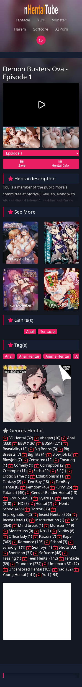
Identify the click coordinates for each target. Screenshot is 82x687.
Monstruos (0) (21, 530)
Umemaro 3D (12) (63, 563)
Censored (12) (41, 459)
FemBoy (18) (38, 481)
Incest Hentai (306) (55, 514)
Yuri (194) (49, 574)
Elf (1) (61, 470)
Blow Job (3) (62, 454)
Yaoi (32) (65, 569)
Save (22, 165)
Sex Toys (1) (42, 547)
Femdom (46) (37, 487)
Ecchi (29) (42, 470)
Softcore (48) (50, 552)
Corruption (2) (52, 465)
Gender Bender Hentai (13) (53, 492)
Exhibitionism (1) (50, 476)
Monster (58, 20)
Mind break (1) (30, 525)
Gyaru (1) (46, 498)
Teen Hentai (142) (43, 558)
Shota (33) (67, 547)
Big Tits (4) (36, 454)
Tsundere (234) (28, 563)
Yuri (40, 20)
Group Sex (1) (20, 498)
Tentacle (23, 20)
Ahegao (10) (50, 437)
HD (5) (23, 503)
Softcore (40, 29)
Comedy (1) (23, 465)
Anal (30, 331)
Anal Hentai (29, 356)
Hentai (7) (44, 503)
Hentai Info (60, 165)
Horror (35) (40, 508)
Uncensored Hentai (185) (30, 569)
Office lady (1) (20, 536)
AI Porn (61, 29)
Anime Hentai (57, 356)
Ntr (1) (45, 530)
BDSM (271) (52, 443)
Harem (20, 29)
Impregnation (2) (18, 514)
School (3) (58, 541)
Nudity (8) (65, 530)
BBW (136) (26, 443)
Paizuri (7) (47, 536)
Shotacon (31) (20, 552)
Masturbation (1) (49, 519)
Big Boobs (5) (45, 448)
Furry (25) (64, 487)
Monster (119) (61, 525)
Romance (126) (30, 541)
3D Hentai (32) (21, 437)
